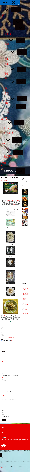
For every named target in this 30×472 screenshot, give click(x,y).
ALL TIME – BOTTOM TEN (5, 71)
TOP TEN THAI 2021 (6, 92)
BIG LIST (2, 118)
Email (3, 412)
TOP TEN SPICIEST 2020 (6, 47)
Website (3, 414)
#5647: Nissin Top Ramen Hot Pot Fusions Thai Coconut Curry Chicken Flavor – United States (25, 298)
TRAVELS (3, 15)
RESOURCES (3, 431)
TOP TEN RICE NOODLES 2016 (7, 103)
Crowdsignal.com (2, 335)
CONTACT (3, 433)
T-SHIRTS (3, 147)
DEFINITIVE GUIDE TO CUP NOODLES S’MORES (7, 132)
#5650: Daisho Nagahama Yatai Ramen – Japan (25, 286)
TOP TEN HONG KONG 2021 (7, 93)
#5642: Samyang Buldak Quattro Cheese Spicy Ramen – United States (25, 313)
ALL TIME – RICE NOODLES (5, 100)
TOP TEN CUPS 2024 (6, 58)
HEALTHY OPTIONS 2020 (6, 112)
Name (3, 410)
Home (1, 6)
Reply (2, 361)
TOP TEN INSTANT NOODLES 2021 (7, 35)
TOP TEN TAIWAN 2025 (6, 88)
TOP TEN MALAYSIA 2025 (6, 89)
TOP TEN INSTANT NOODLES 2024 (7, 32)
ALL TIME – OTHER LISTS (5, 108)
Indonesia (7, 201)
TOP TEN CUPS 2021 (6, 63)
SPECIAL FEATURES (3, 124)
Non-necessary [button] (1, 467)
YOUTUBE (3, 14)
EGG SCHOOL (3, 144)
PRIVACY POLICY (4, 164)
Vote (2, 334)
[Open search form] (20, 171)
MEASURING (3, 161)
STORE (1, 165)
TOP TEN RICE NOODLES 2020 (7, 101)
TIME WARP (3, 143)
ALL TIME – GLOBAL (4, 29)
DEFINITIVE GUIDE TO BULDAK (5, 127)
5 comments (5, 180)
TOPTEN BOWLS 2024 (6, 57)
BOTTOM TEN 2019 (6, 78)
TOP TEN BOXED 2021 (6, 111)
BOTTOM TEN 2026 (6, 72)
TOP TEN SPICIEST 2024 (6, 44)
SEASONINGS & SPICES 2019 (7, 113)
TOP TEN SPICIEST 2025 (6, 43)
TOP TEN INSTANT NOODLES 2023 (7, 33)
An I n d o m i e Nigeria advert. (10, 337)
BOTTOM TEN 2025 (6, 73)
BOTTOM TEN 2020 (6, 77)
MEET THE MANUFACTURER (4, 119)
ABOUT (1, 11)
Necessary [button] (1, 463)
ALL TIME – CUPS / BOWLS (5, 53)
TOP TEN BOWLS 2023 (6, 59)
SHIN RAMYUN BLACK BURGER (7, 156)
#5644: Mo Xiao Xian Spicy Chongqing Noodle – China (25, 308)
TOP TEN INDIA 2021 (6, 94)
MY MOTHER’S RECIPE (6, 157)
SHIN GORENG (5, 159)
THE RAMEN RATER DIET (5, 136)
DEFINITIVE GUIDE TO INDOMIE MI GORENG (7, 129)
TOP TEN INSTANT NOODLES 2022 (7, 34)
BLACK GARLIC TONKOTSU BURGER (8, 155)
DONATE (3, 427)
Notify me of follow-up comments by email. (7, 416)
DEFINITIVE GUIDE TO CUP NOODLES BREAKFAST (7, 133)
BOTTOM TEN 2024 (6, 74)
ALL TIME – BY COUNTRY (5, 83)
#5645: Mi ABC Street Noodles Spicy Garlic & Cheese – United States (25, 305)
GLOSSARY (3, 146)
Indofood (12, 200)
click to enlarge (12, 227)
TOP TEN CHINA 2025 (6, 87)
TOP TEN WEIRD (5, 117)
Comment (3, 401)
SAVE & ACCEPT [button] (1, 471)
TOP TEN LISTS (3, 428)
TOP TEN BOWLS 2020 (6, 64)
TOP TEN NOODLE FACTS (6, 116)
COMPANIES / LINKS (4, 162)
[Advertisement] (25, 235)
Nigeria (14, 204)
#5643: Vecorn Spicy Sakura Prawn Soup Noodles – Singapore (25, 310)
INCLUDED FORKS (4, 149)
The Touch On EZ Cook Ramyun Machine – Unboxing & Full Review (25, 295)
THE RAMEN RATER (8, 170)
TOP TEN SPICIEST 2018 (6, 48)
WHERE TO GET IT (4, 163)
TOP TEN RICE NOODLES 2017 (7, 102)
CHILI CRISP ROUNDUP (4, 126)
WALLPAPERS (3, 148)
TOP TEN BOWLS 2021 (6, 62)
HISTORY (3, 16)
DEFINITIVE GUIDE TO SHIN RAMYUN (6, 128)
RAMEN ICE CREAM (4, 134)
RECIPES (3, 154)
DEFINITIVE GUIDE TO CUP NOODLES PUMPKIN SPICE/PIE (8, 131)
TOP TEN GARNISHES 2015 (6, 114)
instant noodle (9, 200)
